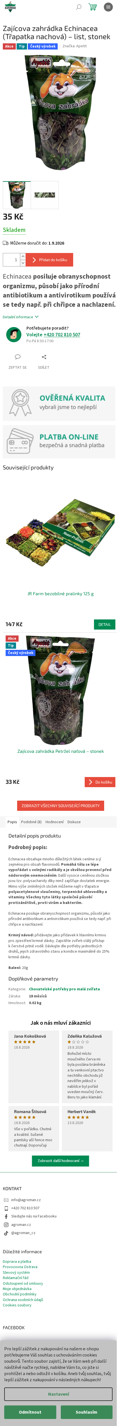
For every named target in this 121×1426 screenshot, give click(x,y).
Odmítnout (30, 1412)
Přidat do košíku (53, 259)
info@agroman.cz (26, 1200)
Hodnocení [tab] (55, 822)
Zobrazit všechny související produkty (61, 805)
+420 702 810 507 (62, 334)
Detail (104, 624)
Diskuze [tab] (74, 822)
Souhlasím (86, 1412)
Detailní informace (18, 317)
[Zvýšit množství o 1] (23, 256)
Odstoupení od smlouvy (23, 1283)
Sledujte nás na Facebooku (34, 1216)
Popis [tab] (12, 822)
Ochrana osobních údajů (23, 1300)
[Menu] (108, 7)
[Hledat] (78, 7)
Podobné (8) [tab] (31, 822)
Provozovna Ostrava (20, 1267)
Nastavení (58, 1394)
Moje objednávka (17, 1289)
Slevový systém (16, 1272)
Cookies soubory (17, 1305)
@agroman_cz (23, 1233)
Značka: (74, 46)
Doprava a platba (17, 1261)
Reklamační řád (15, 1278)
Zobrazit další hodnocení (58, 1161)
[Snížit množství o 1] (23, 263)
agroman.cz (21, 1225)
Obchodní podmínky (20, 1294)
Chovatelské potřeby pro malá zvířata (64, 989)
